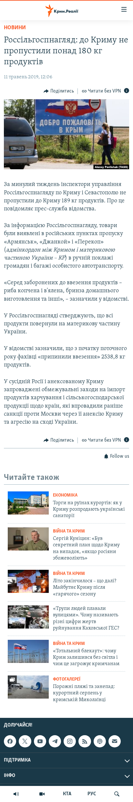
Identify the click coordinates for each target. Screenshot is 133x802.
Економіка (65, 495)
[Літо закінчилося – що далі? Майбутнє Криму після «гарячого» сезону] (28, 581)
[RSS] (84, 741)
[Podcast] (100, 741)
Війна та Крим (69, 531)
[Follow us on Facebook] (10, 741)
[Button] (59, 91)
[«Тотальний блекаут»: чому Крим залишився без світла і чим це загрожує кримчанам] (28, 651)
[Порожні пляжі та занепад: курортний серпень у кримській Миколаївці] (28, 687)
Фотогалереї (66, 679)
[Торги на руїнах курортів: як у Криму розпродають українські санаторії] (28, 503)
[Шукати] (117, 794)
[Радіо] (16, 794)
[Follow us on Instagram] (70, 741)
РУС (91, 794)
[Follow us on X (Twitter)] (25, 741)
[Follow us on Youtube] (40, 741)
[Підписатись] (114, 741)
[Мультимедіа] (42, 794)
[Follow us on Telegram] (55, 741)
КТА (67, 794)
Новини (15, 28)
